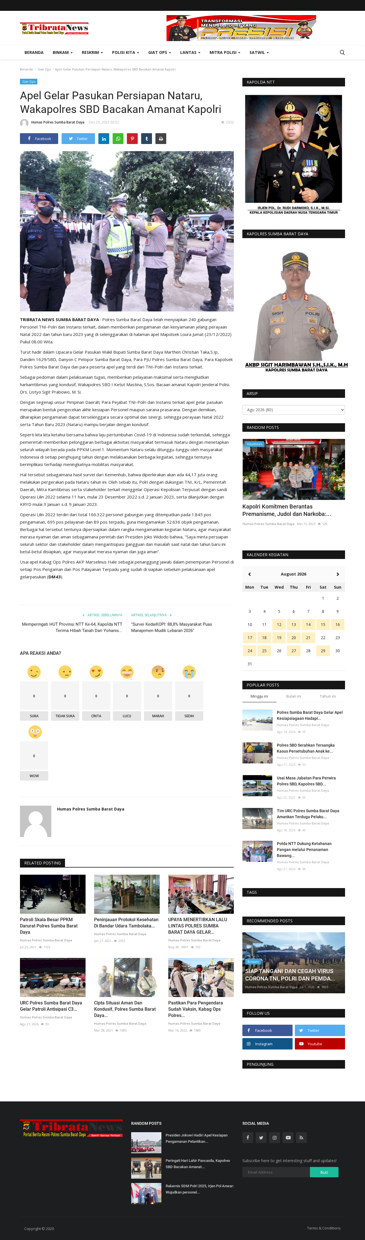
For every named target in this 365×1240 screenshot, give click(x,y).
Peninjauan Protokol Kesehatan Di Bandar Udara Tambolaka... (126, 923)
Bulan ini (293, 696)
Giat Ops (44, 69)
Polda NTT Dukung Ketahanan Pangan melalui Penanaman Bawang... (304, 849)
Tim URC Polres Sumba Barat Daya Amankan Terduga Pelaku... (308, 814)
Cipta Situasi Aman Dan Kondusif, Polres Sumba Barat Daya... (125, 1009)
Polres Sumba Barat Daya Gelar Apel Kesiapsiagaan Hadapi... (310, 715)
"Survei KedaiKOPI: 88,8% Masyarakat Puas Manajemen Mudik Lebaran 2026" (171, 627)
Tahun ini (328, 696)
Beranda (34, 52)
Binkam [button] (61, 52)
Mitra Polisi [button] (224, 52)
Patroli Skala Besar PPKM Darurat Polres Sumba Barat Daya (49, 926)
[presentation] (324, 448)
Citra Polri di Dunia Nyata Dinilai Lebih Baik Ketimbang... (290, 510)
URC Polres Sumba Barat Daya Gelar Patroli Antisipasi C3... (51, 1006)
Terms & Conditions (324, 1228)
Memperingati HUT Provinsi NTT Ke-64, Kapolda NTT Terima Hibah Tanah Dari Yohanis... (72, 627)
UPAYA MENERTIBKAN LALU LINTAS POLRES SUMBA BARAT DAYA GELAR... (197, 926)
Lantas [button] (189, 52)
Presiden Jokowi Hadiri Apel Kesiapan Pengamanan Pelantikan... (197, 1138)
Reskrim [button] (91, 52)
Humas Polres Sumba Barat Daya (57, 122)
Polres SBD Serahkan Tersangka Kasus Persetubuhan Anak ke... (306, 748)
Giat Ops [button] (158, 52)
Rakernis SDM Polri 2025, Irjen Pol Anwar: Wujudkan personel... (200, 1189)
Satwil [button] (258, 52)
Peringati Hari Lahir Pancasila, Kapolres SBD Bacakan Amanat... (198, 1163)
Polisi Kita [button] (124, 52)
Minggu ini (259, 696)
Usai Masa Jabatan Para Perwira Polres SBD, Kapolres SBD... (306, 781)
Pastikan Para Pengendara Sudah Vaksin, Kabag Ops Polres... (195, 1009)
